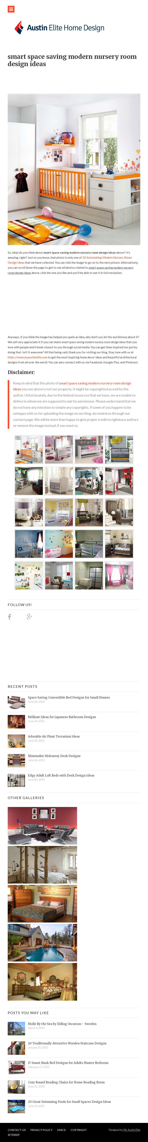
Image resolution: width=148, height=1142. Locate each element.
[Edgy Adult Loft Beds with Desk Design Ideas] (16, 780)
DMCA (61, 1130)
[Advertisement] (78, 78)
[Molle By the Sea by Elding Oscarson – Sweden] (16, 1028)
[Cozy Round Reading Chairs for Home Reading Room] (16, 1087)
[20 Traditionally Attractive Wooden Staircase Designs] (16, 1048)
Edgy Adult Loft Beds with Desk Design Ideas (61, 775)
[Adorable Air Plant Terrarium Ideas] (16, 741)
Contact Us (17, 1130)
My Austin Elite (132, 1129)
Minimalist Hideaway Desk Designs (54, 756)
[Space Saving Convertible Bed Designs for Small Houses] (16, 702)
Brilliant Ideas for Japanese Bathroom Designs (62, 717)
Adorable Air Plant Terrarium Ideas (54, 736)
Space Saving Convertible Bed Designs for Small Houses (69, 697)
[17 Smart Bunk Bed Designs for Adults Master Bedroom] (16, 1067)
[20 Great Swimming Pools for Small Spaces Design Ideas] (16, 1106)
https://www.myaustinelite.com (27, 357)
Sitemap (14, 1134)
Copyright (79, 1130)
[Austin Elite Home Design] (58, 27)
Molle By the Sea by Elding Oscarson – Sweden (62, 1024)
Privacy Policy (41, 1130)
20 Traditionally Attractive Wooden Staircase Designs (67, 1043)
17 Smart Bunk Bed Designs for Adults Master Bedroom (68, 1063)
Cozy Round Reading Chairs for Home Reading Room (66, 1082)
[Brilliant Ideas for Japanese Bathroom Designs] (16, 721)
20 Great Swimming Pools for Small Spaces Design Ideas (69, 1102)
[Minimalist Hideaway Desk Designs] (16, 760)
